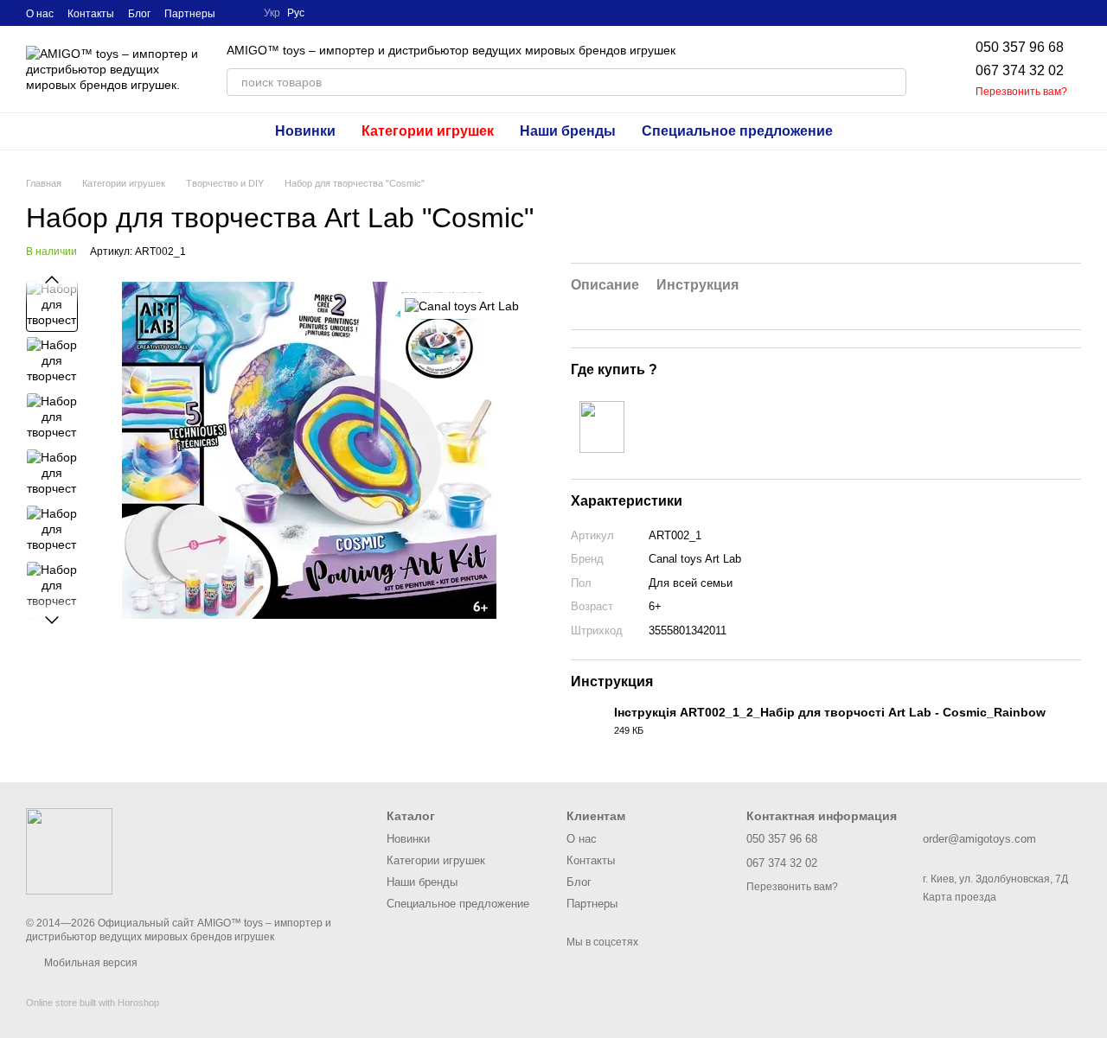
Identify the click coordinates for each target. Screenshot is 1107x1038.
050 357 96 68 (1020, 47)
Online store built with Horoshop (92, 1002)
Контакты (90, 14)
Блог (139, 14)
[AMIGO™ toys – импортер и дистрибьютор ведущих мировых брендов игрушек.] (69, 850)
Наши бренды (568, 131)
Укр (272, 13)
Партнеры (189, 14)
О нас (40, 14)
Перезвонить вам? (1021, 92)
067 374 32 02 (1020, 70)
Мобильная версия (90, 963)
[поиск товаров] (892, 82)
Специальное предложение (737, 131)
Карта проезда (959, 897)
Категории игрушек (428, 131)
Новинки (305, 131)
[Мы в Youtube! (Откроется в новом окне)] (239, 13)
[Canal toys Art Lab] (461, 305)
